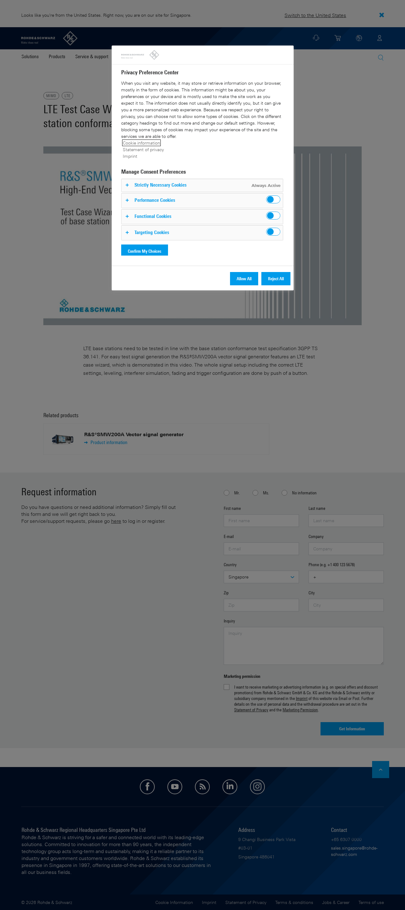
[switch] (273, 199)
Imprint (130, 156)
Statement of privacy (143, 149)
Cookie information (141, 142)
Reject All (276, 278)
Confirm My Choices (144, 251)
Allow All (244, 278)
